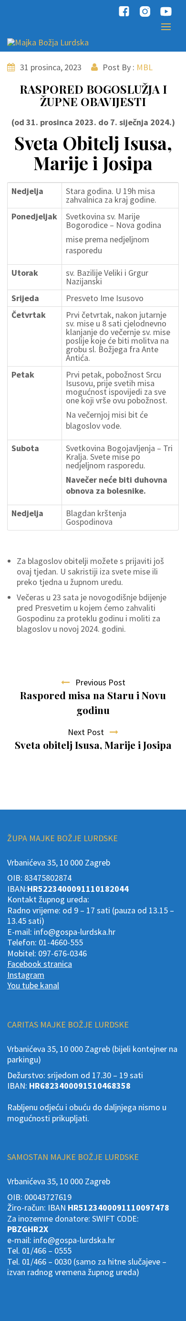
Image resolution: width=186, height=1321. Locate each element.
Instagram (25, 974)
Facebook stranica (39, 963)
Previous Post (97, 682)
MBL (144, 67)
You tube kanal (33, 985)
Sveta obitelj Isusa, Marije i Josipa (93, 744)
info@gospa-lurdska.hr (74, 931)
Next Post (89, 731)
